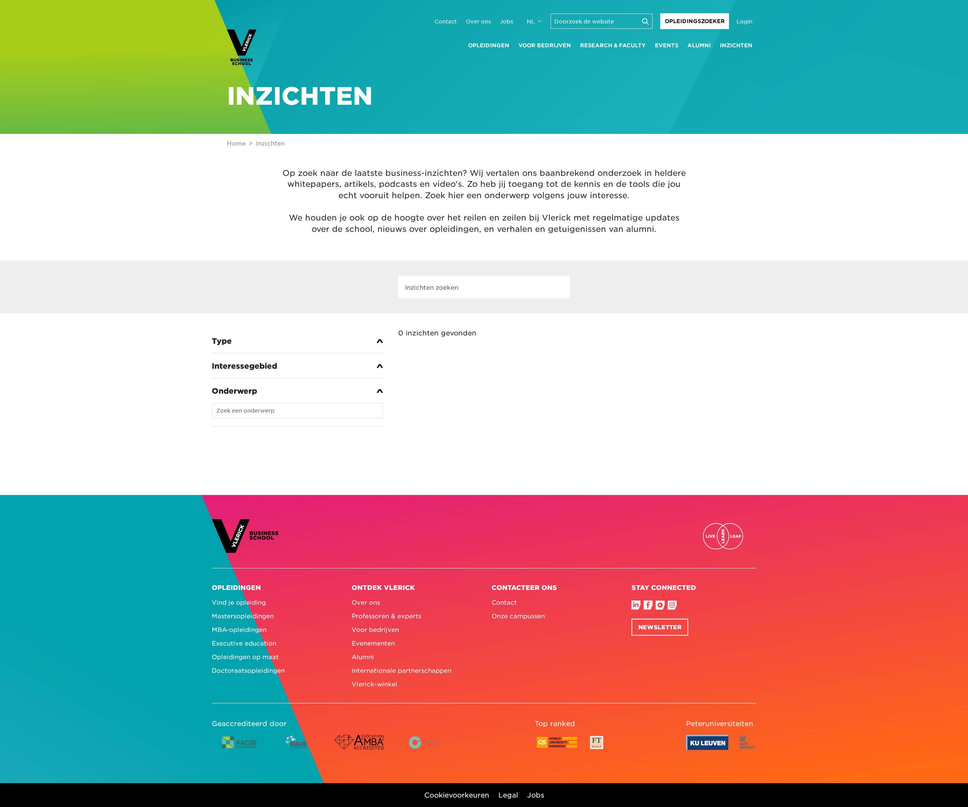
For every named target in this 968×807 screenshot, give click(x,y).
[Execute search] (645, 21)
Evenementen (373, 643)
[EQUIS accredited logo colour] (296, 748)
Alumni (699, 45)
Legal (508, 795)
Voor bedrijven (544, 45)
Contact (445, 21)
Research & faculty (613, 45)
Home (236, 143)
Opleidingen (488, 45)
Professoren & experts (386, 615)
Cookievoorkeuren (456, 795)
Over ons (478, 21)
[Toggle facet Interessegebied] (297, 366)
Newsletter (659, 626)
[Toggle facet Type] (297, 341)
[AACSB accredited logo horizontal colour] (239, 748)
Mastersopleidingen (243, 615)
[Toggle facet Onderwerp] (297, 391)
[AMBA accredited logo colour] (358, 748)
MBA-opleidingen (239, 629)
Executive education (244, 643)
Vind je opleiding (239, 602)
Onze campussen (518, 615)
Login (744, 21)
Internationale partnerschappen (401, 670)
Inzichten (736, 45)
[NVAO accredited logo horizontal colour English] (426, 748)
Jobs (506, 21)
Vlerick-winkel (374, 684)
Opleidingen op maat (245, 656)
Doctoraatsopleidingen (248, 670)
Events (666, 45)
